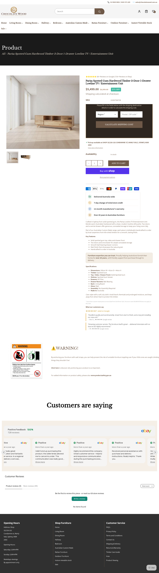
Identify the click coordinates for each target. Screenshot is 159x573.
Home (57, 527)
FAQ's (108, 527)
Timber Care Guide (113, 552)
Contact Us (110, 540)
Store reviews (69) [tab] (30, 486)
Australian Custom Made (64, 548)
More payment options (107, 177)
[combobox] (79, 11)
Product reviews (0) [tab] (13, 486)
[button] (11, 462)
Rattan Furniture (61, 552)
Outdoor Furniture (62, 556)
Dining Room (60, 535)
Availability (91, 154)
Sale (56, 564)
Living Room (59, 531)
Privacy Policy (111, 531)
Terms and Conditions (114, 535)
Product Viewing (112, 560)
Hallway (58, 540)
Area (108, 556)
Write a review (79, 498)
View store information (95, 148)
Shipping (90, 93)
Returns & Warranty (113, 548)
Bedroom (58, 544)
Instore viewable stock (63, 560)
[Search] (99, 11)
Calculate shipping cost (119, 124)
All (3, 53)
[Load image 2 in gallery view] (25, 157)
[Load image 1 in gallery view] (12, 157)
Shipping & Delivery (113, 544)
